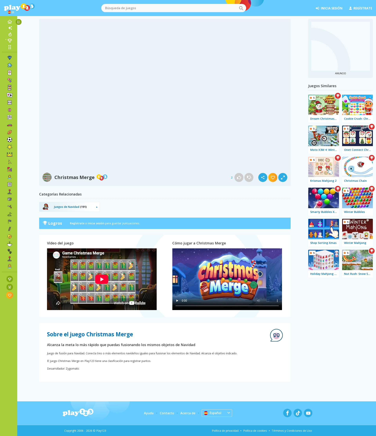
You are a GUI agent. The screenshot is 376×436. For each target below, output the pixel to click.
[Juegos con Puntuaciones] (9, 279)
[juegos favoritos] (9, 295)
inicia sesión (332, 8)
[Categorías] (9, 47)
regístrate (362, 8)
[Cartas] (9, 87)
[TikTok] (298, 413)
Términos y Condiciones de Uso (292, 430)
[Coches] (9, 124)
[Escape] (9, 162)
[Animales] (9, 251)
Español (215, 413)
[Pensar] (9, 110)
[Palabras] (9, 184)
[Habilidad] (9, 229)
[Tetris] (9, 169)
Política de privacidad (225, 430)
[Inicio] (9, 21)
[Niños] (9, 177)
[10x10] (9, 102)
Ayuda (149, 413)
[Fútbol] (9, 139)
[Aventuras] (9, 236)
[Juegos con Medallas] (9, 287)
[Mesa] (9, 199)
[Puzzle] (9, 65)
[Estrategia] (9, 154)
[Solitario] (9, 95)
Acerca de (187, 413)
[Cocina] (9, 244)
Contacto (167, 413)
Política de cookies (255, 430)
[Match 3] (9, 58)
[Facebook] (287, 413)
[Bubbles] (9, 80)
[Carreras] (9, 221)
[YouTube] (308, 413)
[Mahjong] (9, 72)
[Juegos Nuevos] (9, 28)
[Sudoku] (9, 117)
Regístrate (77, 223)
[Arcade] (9, 191)
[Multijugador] (9, 258)
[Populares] (9, 34)
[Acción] (9, 206)
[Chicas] (9, 266)
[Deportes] (9, 132)
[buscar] (241, 8)
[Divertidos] (9, 147)
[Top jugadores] (9, 40)
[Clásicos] (9, 214)
